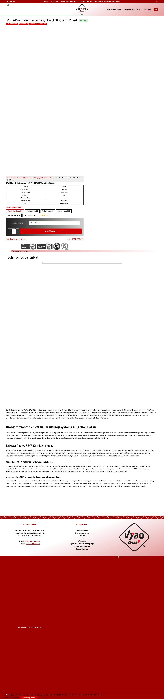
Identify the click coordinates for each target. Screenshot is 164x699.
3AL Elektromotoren (12, 23)
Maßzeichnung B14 (14, 215)
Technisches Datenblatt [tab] (20, 251)
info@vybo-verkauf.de (15, 239)
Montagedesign (17, 223)
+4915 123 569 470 (75, 239)
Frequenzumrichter (132, 10)
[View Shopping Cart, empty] (156, 9)
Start (8, 178)
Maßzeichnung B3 (32, 211)
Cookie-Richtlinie (86, 2)
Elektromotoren (114, 10)
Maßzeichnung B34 (30, 215)
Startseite (54, 2)
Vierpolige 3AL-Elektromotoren (38, 23)
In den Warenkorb (50, 231)
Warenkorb (82, 541)
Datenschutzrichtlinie (68, 2)
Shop (46, 2)
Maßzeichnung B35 (64, 211)
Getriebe (147, 10)
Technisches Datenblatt (15, 211)
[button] (157, 1)
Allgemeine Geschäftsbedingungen (107, 2)
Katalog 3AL (44, 215)
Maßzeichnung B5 (48, 211)
